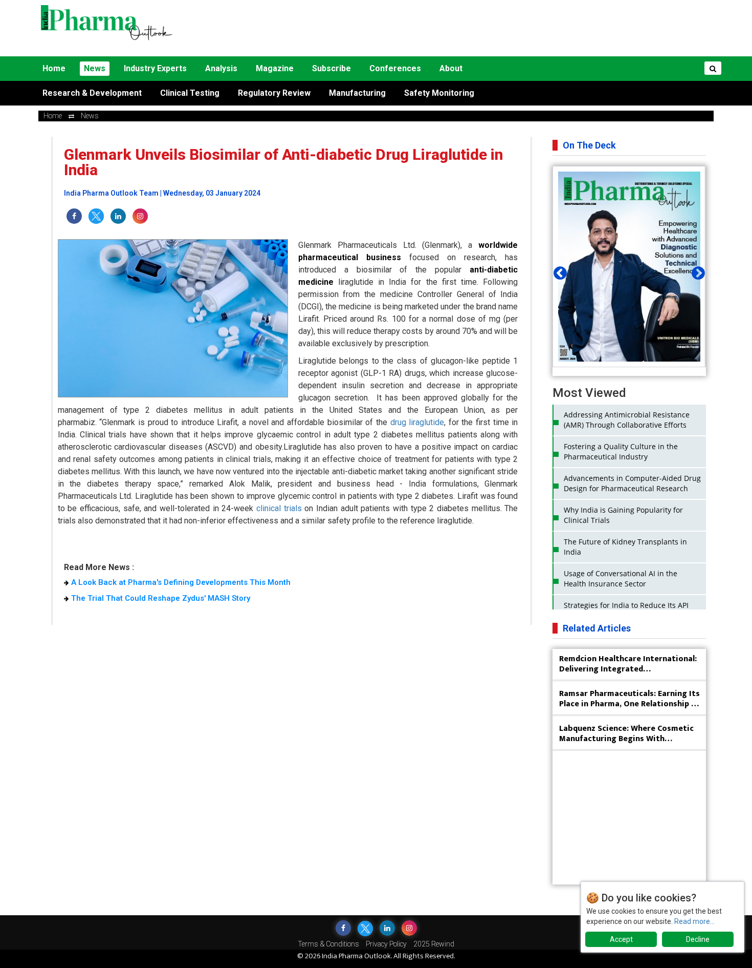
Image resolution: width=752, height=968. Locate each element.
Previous (557, 271)
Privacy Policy (386, 944)
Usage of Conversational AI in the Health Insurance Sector (620, 578)
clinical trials (279, 508)
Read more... (694, 921)
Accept (621, 939)
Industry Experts (155, 68)
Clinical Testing (189, 93)
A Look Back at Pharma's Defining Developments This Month (181, 582)
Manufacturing (357, 93)
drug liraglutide (417, 422)
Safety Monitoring (439, 93)
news (90, 116)
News (94, 68)
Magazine (275, 68)
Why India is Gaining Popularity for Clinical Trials (623, 515)
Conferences (395, 68)
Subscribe (331, 68)
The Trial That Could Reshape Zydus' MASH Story (160, 598)
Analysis (221, 68)
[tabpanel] (629, 266)
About (450, 68)
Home (53, 68)
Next (696, 271)
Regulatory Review (274, 93)
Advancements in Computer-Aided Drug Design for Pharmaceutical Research (632, 483)
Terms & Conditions (328, 944)
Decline (698, 939)
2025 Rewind (433, 944)
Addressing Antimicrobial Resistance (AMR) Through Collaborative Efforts (627, 420)
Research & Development (92, 93)
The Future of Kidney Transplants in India (625, 547)
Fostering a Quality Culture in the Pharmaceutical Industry (621, 451)
